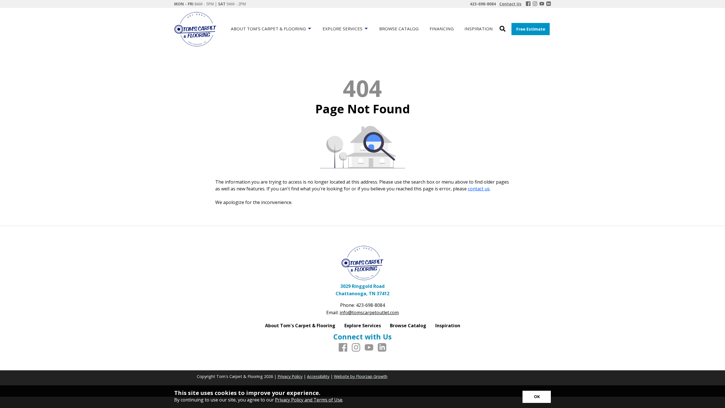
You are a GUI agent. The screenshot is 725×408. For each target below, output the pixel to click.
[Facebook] (528, 4)
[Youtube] (542, 4)
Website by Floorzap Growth (360, 376)
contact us (479, 189)
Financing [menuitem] (442, 28)
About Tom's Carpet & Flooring (300, 325)
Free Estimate (530, 29)
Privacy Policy (290, 376)
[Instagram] (535, 4)
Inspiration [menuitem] (478, 28)
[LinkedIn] (548, 4)
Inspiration (447, 325)
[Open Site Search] (502, 29)
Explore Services (362, 325)
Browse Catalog (408, 325)
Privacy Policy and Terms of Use (308, 400)
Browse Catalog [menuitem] (399, 28)
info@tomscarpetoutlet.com (369, 312)
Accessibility (318, 376)
